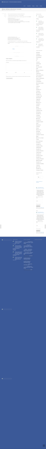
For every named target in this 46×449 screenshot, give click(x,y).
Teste (37, 139)
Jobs (37, 68)
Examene (38, 79)
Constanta (3, 13)
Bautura (38, 118)
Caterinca (38, 73)
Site (24, 72)
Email (15, 72)
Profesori (38, 142)
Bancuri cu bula (39, 137)
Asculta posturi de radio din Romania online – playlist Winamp (28, 242)
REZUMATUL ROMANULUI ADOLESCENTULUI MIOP (28, 253)
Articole (38, 52)
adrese (5, 13)
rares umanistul (27, 252)
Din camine (38, 76)
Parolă (37, 225)
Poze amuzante (39, 75)
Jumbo (31, 269)
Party (37, 128)
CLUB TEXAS (30, 255)
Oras (37, 123)
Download (38, 97)
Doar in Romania (40, 78)
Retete (37, 71)
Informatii (5, 15)
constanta (5, 14)
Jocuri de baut (39, 141)
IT (36, 60)
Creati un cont (42, 207)
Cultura (38, 86)
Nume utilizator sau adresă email (39, 197)
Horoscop (38, 112)
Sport (37, 88)
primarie (5, 16)
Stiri (37, 59)
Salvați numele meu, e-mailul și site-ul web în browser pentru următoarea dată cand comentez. (19, 76)
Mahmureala (39, 160)
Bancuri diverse (39, 70)
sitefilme (26, 249)
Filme (37, 84)
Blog (37, 136)
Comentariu (7, 62)
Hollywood (38, 147)
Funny (37, 65)
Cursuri (38, 62)
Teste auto (38, 152)
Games (37, 105)
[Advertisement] (20, 30)
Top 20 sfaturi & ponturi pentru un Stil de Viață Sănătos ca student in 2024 (28, 250)
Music (37, 107)
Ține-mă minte (39, 204)
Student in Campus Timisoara (38, 115)
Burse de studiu (40, 83)
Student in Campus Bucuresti (38, 91)
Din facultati (39, 67)
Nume (6, 72)
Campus (38, 54)
